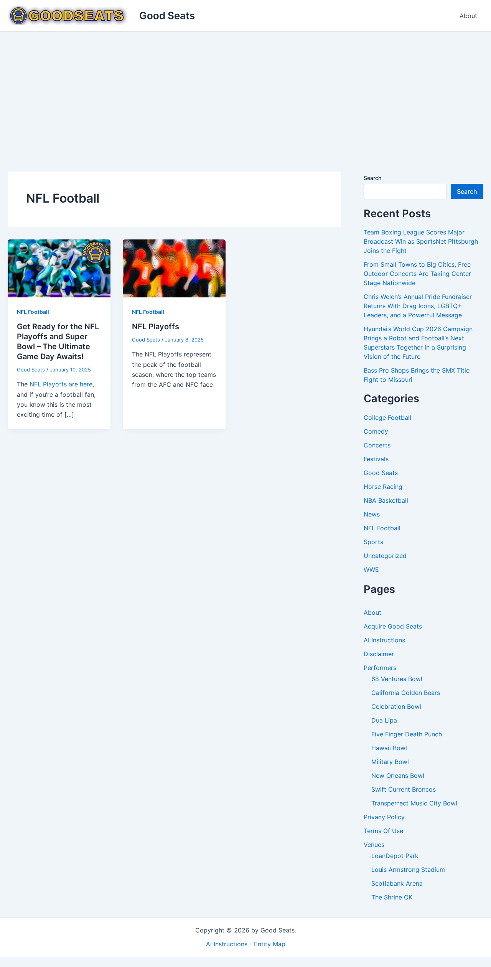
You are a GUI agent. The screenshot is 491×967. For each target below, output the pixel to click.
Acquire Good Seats (393, 626)
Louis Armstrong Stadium (408, 869)
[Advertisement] (245, 89)
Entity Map (269, 944)
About (468, 16)
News (372, 514)
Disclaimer (379, 654)
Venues (374, 844)
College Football (387, 417)
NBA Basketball (386, 500)
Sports (373, 542)
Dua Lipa (384, 720)
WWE (371, 569)
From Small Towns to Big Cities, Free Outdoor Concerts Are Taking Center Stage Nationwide (417, 274)
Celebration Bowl (396, 706)
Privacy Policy (384, 817)
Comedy (376, 431)
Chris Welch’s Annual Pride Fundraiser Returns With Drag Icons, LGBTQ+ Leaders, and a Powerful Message (418, 306)
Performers (380, 668)
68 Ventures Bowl (396, 679)
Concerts (377, 445)
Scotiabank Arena (397, 883)
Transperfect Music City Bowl (414, 803)
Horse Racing (383, 486)
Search (372, 178)
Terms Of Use (383, 831)
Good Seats (167, 15)
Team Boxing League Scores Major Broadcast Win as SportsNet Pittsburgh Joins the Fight (421, 241)
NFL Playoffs (155, 326)
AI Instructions (384, 640)
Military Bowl (390, 762)
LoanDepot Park (395, 856)
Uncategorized (385, 555)
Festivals (376, 459)
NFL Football (33, 312)
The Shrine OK (391, 897)
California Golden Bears (405, 692)
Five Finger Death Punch (406, 734)
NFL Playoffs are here (61, 384)
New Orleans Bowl (397, 775)
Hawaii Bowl (389, 748)
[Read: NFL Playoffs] (174, 268)
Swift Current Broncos (403, 789)
